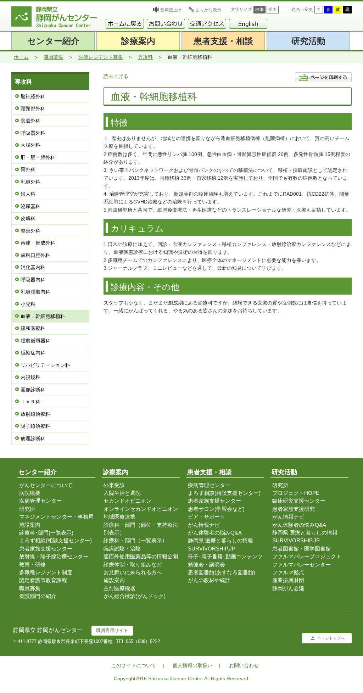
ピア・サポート (206, 517)
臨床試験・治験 (122, 549)
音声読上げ (171, 9)
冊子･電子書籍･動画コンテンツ (225, 556)
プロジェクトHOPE (295, 493)
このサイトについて (133, 665)
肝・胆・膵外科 (38, 157)
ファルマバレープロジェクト (306, 556)
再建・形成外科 (38, 243)
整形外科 (30, 231)
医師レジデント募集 (100, 57)
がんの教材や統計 (209, 580)
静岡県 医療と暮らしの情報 (220, 540)
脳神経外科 (33, 96)
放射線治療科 (35, 414)
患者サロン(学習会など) (216, 509)
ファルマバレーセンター (301, 564)
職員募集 (53, 57)
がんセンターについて (45, 485)
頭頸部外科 (33, 108)
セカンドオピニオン (127, 501)
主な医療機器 (119, 588)
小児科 (28, 304)
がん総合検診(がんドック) (135, 596)
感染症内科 (33, 353)
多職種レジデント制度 (45, 572)
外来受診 (114, 485)
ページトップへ (331, 638)
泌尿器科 (30, 206)
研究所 (27, 509)
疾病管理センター (40, 501)
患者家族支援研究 (293, 509)
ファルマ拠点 (288, 572)
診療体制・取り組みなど (133, 564)
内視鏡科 (30, 377)
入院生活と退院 (122, 493)
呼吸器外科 (33, 133)
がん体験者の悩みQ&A (215, 533)
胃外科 (28, 169)
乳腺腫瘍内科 (35, 292)
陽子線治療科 (35, 426)
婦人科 (28, 194)
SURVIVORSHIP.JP (211, 549)
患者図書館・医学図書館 (301, 549)
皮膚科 (28, 218)
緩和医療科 (33, 328)
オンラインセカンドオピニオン (141, 509)
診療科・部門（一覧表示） (135, 540)
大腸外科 (30, 145)
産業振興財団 (288, 580)
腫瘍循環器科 (35, 340)
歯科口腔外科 (35, 255)
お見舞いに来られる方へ (133, 572)
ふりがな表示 (208, 9)
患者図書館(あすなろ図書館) (221, 572)
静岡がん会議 (288, 588)
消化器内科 (33, 267)
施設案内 (29, 525)
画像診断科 (33, 389)
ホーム (21, 57)
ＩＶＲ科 (30, 401)
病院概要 (29, 493)
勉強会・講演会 (206, 564)
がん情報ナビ (204, 525)
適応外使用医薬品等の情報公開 (141, 556)
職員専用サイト (112, 630)
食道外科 (30, 120)
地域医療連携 (119, 517)
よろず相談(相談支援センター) (55, 540)
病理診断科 (33, 438)
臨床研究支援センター (298, 501)
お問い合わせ (244, 665)
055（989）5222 (143, 641)
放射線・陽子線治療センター (53, 556)
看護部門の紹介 (37, 596)
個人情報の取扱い (192, 665)
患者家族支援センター (45, 549)
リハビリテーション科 (45, 365)
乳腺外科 (30, 182)
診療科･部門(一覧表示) (46, 533)
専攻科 (145, 57)
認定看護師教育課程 (43, 580)
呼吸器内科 (33, 280)
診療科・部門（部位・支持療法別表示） (141, 529)
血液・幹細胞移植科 (43, 316)
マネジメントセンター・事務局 (56, 517)
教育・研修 (32, 564)
